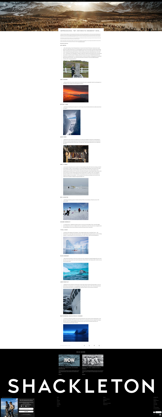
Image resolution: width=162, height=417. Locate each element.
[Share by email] (99, 346)
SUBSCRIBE (26, 411)
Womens (58, 401)
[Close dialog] (33, 399)
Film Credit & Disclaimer (157, 408)
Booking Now (105, 400)
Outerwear (58, 400)
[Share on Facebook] (84, 346)
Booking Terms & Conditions (107, 403)
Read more (60, 374)
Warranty (155, 401)
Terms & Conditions (156, 407)
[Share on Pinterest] (94, 346)
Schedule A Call (105, 404)
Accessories (58, 403)
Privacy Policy (155, 403)
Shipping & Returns (156, 400)
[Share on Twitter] (89, 346)
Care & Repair (155, 404)
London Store (58, 404)
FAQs (104, 401)
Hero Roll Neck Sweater (81, 41)
